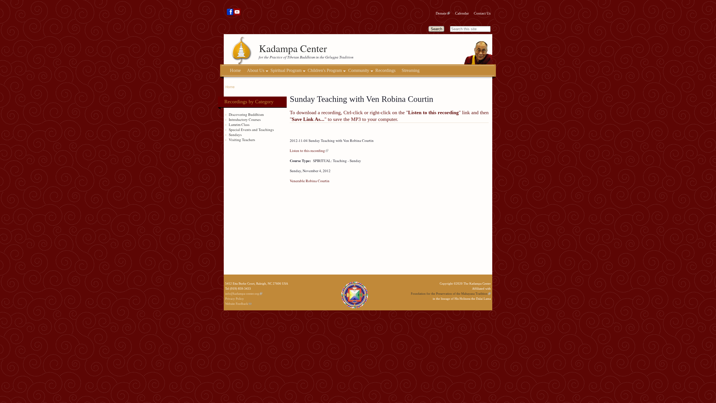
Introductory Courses (245, 119)
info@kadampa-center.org (242, 293)
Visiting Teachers (242, 139)
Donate (441, 13)
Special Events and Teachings (251, 129)
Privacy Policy (234, 298)
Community (358, 70)
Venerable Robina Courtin (309, 180)
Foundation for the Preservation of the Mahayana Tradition (449, 293)
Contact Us (482, 13)
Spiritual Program (286, 70)
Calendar (462, 13)
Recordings (385, 70)
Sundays (235, 134)
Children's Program (325, 70)
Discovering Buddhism (246, 114)
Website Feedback (236, 303)
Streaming (411, 70)
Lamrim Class (239, 124)
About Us (255, 70)
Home (235, 70)
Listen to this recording (307, 150)
